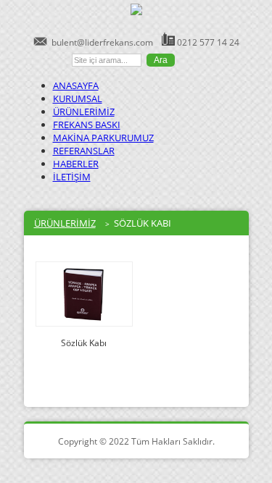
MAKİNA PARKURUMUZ (103, 137)
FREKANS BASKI (86, 124)
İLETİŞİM (72, 176)
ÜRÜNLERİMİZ (84, 111)
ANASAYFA (76, 85)
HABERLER (76, 163)
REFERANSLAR (84, 150)
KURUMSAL (77, 98)
